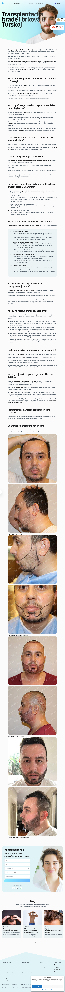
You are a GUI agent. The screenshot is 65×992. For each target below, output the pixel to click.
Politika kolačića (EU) (6, 980)
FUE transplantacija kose (7, 965)
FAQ (41, 965)
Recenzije (23, 971)
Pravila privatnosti (5, 984)
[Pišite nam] (17, 888)
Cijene (26, 3)
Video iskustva (24, 965)
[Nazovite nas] (13, 888)
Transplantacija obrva (6, 971)
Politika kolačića (44, 989)
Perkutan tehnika (5, 974)
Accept (37, 986)
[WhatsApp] (20, 888)
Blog (41, 968)
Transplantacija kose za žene (8, 972)
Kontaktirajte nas (39, 3)
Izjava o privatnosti (50, 989)
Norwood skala (5, 978)
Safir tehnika (4, 976)
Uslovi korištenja (14, 984)
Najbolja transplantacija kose (27, 972)
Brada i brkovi (5, 968)
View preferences (58, 986)
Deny (48, 986)
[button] (62, 977)
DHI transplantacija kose (7, 967)
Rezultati (23, 968)
